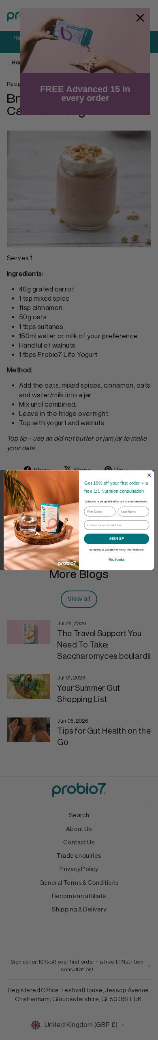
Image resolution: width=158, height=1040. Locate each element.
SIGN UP (116, 538)
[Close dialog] (149, 475)
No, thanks (116, 559)
